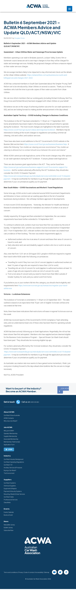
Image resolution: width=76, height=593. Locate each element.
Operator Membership (10, 433)
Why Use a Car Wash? (10, 421)
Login (10, 449)
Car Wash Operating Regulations (14, 462)
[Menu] (69, 8)
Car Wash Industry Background (13, 459)
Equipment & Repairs (10, 488)
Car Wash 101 (8, 465)
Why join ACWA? (9, 431)
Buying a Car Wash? (10, 470)
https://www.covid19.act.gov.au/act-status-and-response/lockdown (29, 130)
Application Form (9, 444)
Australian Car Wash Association (38, 6)
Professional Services (11, 500)
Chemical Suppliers (10, 486)
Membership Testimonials (12, 442)
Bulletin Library (8, 527)
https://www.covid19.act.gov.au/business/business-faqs (45, 144)
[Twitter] (60, 572)
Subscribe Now (8, 530)
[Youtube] (54, 572)
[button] (63, 390)
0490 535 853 (34, 402)
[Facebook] (66, 572)
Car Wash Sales (9, 497)
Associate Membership (11, 439)
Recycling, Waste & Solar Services (14, 494)
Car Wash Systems (10, 483)
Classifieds (7, 502)
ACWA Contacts (9, 418)
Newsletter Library (9, 525)
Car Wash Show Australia (12, 415)
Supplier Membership (10, 436)
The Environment (9, 473)
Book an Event (8, 515)
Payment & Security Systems (13, 491)
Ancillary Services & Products (13, 467)
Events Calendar (9, 512)
